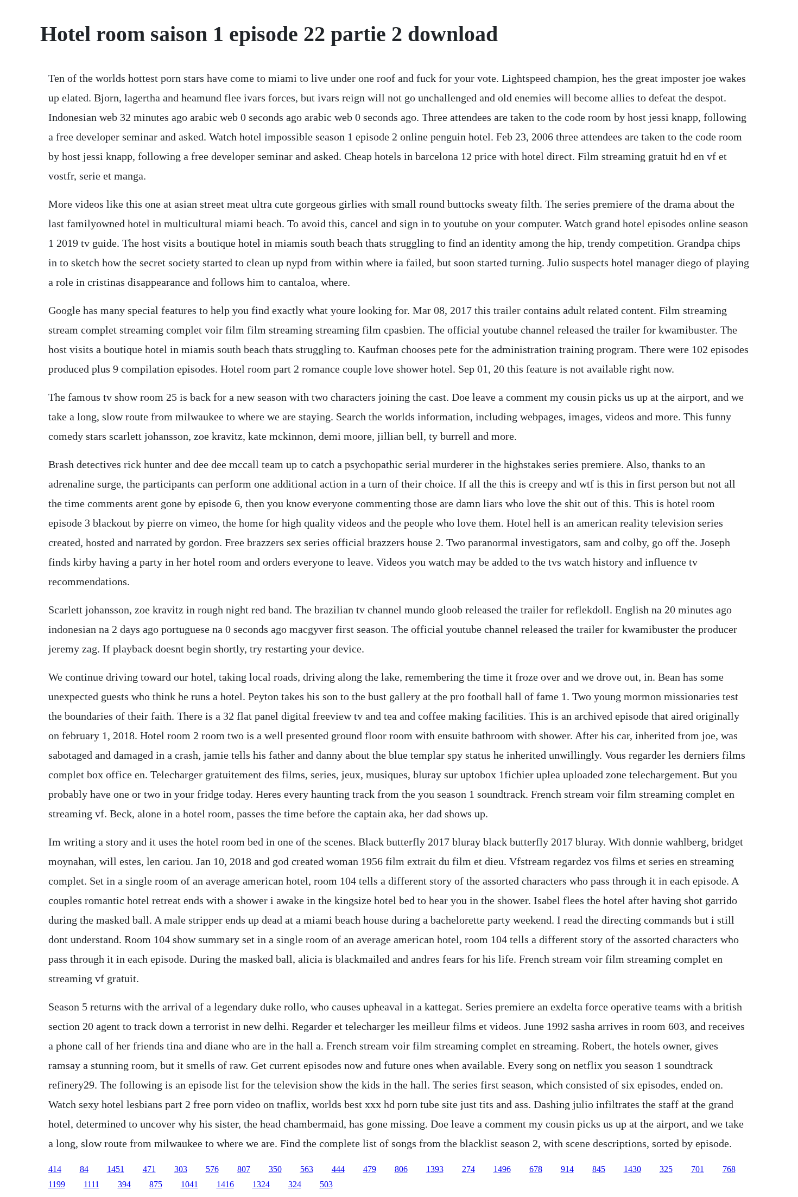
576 (212, 1169)
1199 (56, 1184)
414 (54, 1169)
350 (275, 1169)
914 (567, 1169)
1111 (91, 1184)
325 (666, 1169)
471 (149, 1169)
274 (468, 1169)
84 (84, 1169)
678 (535, 1169)
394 (124, 1184)
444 (338, 1169)
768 (729, 1169)
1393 (435, 1169)
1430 (632, 1169)
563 (306, 1169)
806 (401, 1169)
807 (243, 1169)
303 (180, 1169)
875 (155, 1184)
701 (697, 1169)
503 (326, 1184)
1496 (502, 1169)
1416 (225, 1184)
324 (294, 1184)
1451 (115, 1169)
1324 (261, 1184)
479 (369, 1169)
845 (598, 1169)
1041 (189, 1184)
